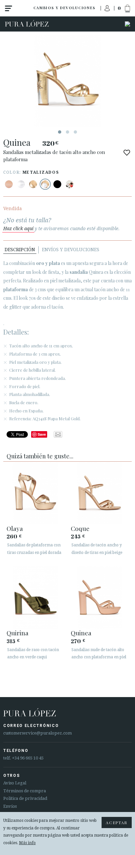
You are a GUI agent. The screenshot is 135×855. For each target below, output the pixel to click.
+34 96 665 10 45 (28, 758)
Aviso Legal (14, 782)
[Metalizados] (21, 184)
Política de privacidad (25, 798)
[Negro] (57, 184)
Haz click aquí (18, 228)
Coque (80, 528)
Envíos (10, 806)
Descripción (20, 249)
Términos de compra (24, 790)
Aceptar (116, 822)
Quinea (81, 632)
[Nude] (8, 184)
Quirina (18, 632)
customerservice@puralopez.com (37, 733)
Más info (27, 843)
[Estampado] (69, 184)
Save (42, 434)
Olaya (15, 528)
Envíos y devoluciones (70, 249)
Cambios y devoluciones (64, 7)
